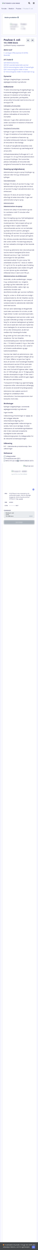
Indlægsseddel (10, 456)
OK (33, 1247)
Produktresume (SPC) (12, 458)
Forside (4, 9)
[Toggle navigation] (29, 3)
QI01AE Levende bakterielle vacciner (16, 65)
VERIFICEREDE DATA (26, 461)
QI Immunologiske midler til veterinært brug (19, 72)
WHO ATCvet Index (12, 461)
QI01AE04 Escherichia (11, 63)
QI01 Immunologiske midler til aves (16, 69)
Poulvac (18, 9)
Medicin (11, 9)
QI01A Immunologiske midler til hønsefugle (19, 67)
